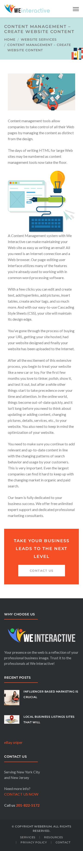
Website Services (39, 39)
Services (28, 837)
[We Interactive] (27, 8)
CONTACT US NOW (21, 794)
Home (9, 39)
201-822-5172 (27, 805)
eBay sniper (13, 742)
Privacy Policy (34, 842)
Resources (53, 837)
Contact (63, 842)
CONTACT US (41, 570)
